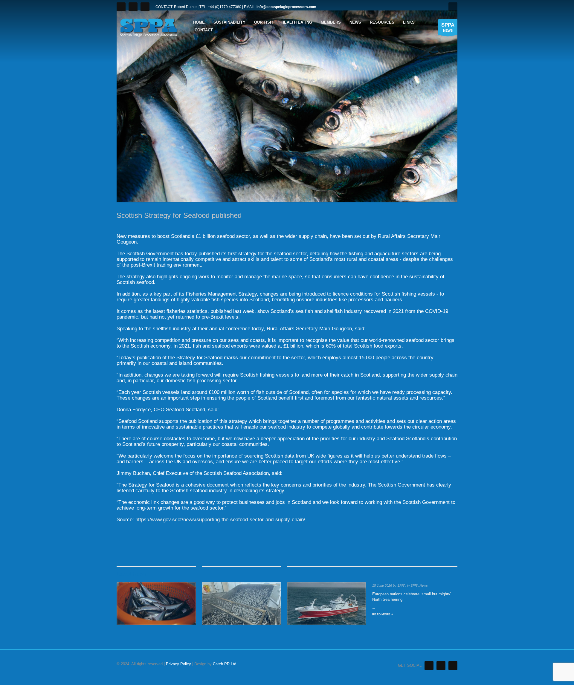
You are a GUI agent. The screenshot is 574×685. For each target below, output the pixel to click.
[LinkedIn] (133, 6)
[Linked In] (440, 665)
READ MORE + (382, 614)
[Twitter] (121, 6)
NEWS (447, 27)
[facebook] (145, 6)
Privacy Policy (178, 664)
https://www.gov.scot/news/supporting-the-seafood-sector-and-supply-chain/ (220, 519)
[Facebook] (452, 665)
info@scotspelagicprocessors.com (286, 7)
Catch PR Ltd (224, 664)
